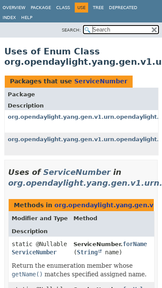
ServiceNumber (100, 81)
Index (9, 17)
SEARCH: (71, 30)
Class (63, 7)
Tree (98, 7)
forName (135, 244)
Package (41, 7)
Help (26, 17)
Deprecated (123, 7)
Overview (14, 7)
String (87, 252)
